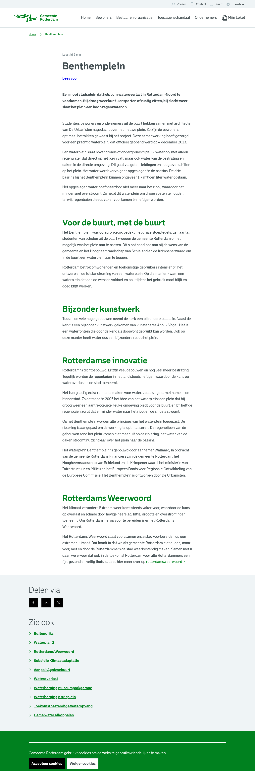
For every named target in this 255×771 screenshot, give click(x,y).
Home (86, 18)
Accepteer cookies (46, 764)
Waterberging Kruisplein (55, 697)
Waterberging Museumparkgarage (63, 688)
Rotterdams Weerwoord (54, 652)
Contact (201, 4)
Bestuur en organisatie (134, 18)
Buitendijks (44, 634)
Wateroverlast (46, 679)
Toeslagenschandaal (173, 18)
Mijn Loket (233, 18)
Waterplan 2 (44, 643)
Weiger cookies (83, 764)
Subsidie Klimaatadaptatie (56, 661)
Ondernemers (206, 18)
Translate (235, 4)
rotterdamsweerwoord (166, 562)
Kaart (216, 4)
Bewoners (103, 18)
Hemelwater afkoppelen (54, 715)
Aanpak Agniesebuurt (52, 670)
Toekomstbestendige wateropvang (63, 706)
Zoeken (181, 4)
